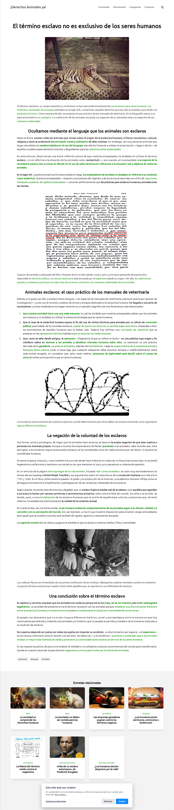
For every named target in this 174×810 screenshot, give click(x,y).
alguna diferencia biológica (31, 425)
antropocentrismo (67, 763)
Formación (104, 7)
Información (119, 7)
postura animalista (65, 346)
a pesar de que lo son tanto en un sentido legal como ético (105, 326)
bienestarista (96, 346)
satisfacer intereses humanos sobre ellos (99, 342)
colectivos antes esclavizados (105, 149)
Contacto (149, 7)
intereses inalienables (28, 121)
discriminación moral (62, 141)
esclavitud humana (27, 113)
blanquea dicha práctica (36, 350)
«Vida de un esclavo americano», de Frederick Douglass (67, 769)
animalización (47, 497)
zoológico (46, 117)
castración (69, 338)
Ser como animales (107, 471)
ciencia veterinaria (63, 278)
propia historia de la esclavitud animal (134, 346)
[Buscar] (162, 7)
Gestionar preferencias (56, 801)
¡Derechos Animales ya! (28, 7)
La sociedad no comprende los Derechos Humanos (28, 720)
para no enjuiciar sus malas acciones (91, 333)
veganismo (71, 650)
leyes (28, 713)
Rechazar (108, 801)
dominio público (40, 278)
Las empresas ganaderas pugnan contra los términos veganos (106, 720)
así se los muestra (121, 602)
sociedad (45, 659)
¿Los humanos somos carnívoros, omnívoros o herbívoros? (146, 720)
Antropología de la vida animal (66, 471)
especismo (101, 278)
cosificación (81, 141)
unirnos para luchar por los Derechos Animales (104, 650)
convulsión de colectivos (134, 329)
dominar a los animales (59, 342)
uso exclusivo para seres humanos (128, 106)
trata (107, 602)
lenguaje (34, 659)
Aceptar (122, 801)
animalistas (28, 763)
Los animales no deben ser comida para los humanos (67, 720)
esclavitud (22, 659)
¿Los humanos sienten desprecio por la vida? (107, 767)
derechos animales (107, 763)
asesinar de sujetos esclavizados (47, 182)
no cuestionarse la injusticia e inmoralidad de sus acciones (107, 610)
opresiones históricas (51, 333)
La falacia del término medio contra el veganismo (28, 769)
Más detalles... (61, 795)
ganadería (106, 713)
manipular (22, 182)
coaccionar (150, 178)
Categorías (135, 7)
